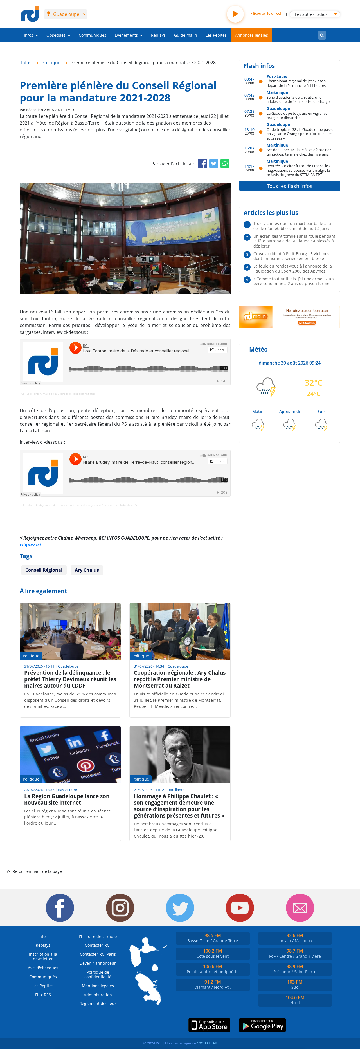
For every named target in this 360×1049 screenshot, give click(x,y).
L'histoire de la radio (98, 936)
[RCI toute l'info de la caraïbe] (30, 14)
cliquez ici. (31, 545)
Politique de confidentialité (97, 974)
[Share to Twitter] (213, 163)
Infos (28, 35)
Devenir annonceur (98, 963)
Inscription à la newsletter (43, 956)
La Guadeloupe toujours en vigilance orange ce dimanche (297, 115)
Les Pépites (216, 35)
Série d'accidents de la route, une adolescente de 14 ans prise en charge (298, 99)
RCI (22, 394)
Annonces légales (251, 35)
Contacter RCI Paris (98, 954)
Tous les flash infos (289, 186)
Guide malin (185, 35)
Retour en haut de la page (37, 871)
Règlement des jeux (97, 1003)
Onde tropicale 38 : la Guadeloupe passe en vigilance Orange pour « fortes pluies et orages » (300, 133)
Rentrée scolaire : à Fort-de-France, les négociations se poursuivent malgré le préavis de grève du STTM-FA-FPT (298, 170)
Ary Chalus (87, 570)
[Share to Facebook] (202, 163)
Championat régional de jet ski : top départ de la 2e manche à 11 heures (296, 83)
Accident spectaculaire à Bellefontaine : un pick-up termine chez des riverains (299, 151)
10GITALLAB (207, 1043)
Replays (158, 35)
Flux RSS (43, 994)
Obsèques (56, 35)
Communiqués (92, 35)
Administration (98, 994)
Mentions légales (98, 985)
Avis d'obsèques (43, 967)
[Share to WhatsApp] (225, 163)
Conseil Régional (43, 570)
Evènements (126, 35)
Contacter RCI (98, 945)
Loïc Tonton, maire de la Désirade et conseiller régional (60, 394)
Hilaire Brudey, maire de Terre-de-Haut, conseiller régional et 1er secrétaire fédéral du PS (81, 505)
